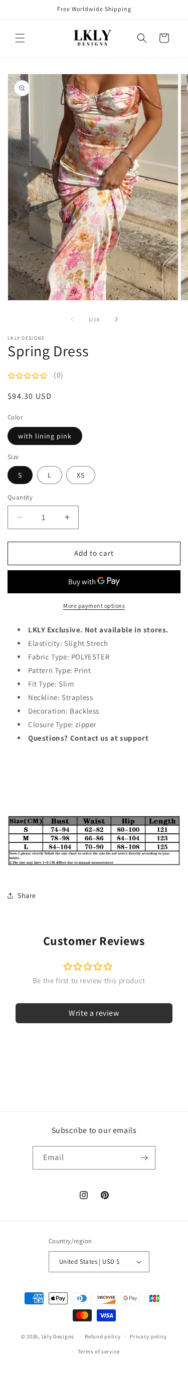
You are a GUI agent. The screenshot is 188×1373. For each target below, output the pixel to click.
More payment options (94, 605)
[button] (20, 38)
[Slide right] (116, 319)
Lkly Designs (58, 1335)
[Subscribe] (144, 1158)
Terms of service (99, 1351)
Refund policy (102, 1336)
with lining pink (45, 435)
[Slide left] (72, 319)
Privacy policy (148, 1336)
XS (81, 475)
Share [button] (27, 895)
